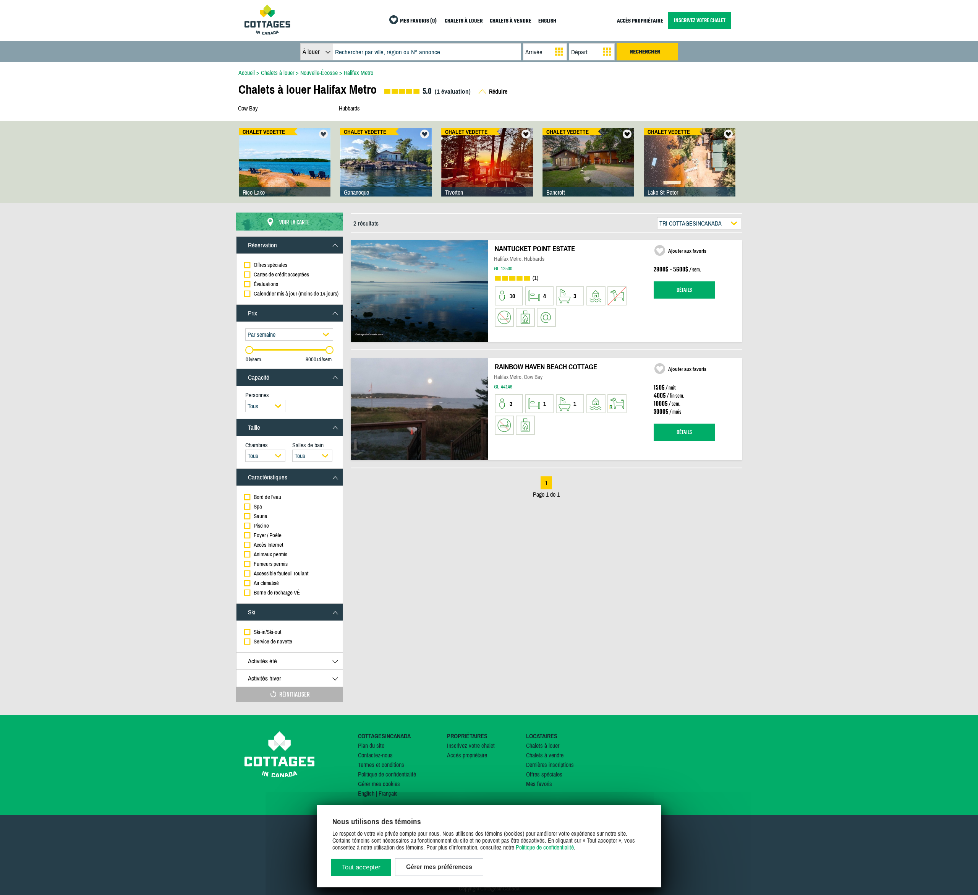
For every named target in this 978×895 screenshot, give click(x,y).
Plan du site (371, 745)
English (366, 793)
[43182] (689, 169)
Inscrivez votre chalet (471, 745)
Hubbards (349, 108)
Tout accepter (361, 867)
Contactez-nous (375, 755)
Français (388, 793)
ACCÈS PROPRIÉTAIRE (640, 21)
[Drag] (249, 350)
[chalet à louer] (267, 32)
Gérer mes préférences (439, 867)
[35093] (588, 169)
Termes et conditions (381, 764)
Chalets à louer (542, 745)
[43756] (284, 169)
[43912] (386, 169)
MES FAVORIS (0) (418, 21)
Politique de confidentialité (387, 774)
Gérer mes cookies (379, 783)
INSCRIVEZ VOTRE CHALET (699, 20)
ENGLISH (547, 21)
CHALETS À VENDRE (510, 21)
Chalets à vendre (544, 755)
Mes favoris (539, 783)
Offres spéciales (544, 774)
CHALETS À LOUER (464, 21)
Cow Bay (248, 108)
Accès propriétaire (467, 755)
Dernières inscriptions (550, 764)
